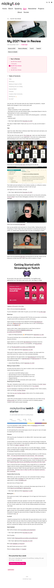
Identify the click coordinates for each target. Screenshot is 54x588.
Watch (10, 9)
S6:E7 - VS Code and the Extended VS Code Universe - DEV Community (25, 455)
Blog (25, 9)
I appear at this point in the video (15, 306)
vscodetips (20, 478)
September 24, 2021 (27, 349)
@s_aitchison (38, 343)
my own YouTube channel (18, 393)
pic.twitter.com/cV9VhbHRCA (14, 332)
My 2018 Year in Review (15, 61)
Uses (26, 576)
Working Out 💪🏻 (12, 96)
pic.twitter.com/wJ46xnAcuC (30, 538)
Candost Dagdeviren (17, 458)
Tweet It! (38, 48)
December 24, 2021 (27, 121)
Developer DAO (19, 427)
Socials (26, 12)
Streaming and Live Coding (15, 86)
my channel (35, 386)
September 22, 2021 (38, 334)
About (20, 12)
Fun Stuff (10, 99)
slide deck (22, 164)
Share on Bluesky (22, 48)
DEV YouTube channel (19, 390)
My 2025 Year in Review (15, 69)
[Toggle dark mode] (51, 2)
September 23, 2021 (29, 363)
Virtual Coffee (10, 196)
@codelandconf (38, 321)
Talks (9, 79)
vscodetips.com (22, 480)
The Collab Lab (27, 135)
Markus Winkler (15, 549)
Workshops (11, 81)
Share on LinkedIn (12, 52)
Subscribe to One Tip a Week (17, 563)
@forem (9, 325)
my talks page (41, 311)
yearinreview (10, 569)
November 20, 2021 (27, 532)
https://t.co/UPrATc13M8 (16, 330)
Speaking (18, 9)
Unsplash (23, 549)
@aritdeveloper (26, 358)
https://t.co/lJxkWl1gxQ (15, 488)
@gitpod (16, 325)
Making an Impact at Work (15, 84)
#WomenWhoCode (27, 330)
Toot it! (32, 48)
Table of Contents (14, 76)
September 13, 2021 (27, 490)
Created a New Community (15, 94)
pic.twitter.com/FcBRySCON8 (27, 347)
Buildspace (34, 425)
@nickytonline (17, 323)
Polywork (36, 458)
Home (4, 9)
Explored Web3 (12, 89)
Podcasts (10, 91)
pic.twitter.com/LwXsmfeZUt (28, 529)
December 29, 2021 (27, 540)
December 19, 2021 (27, 192)
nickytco (11, 3)
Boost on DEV (11, 48)
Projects (41, 9)
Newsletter (32, 9)
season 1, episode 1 (19, 445)
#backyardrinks (18, 538)
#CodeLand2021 (15, 347)
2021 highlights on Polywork (17, 543)
